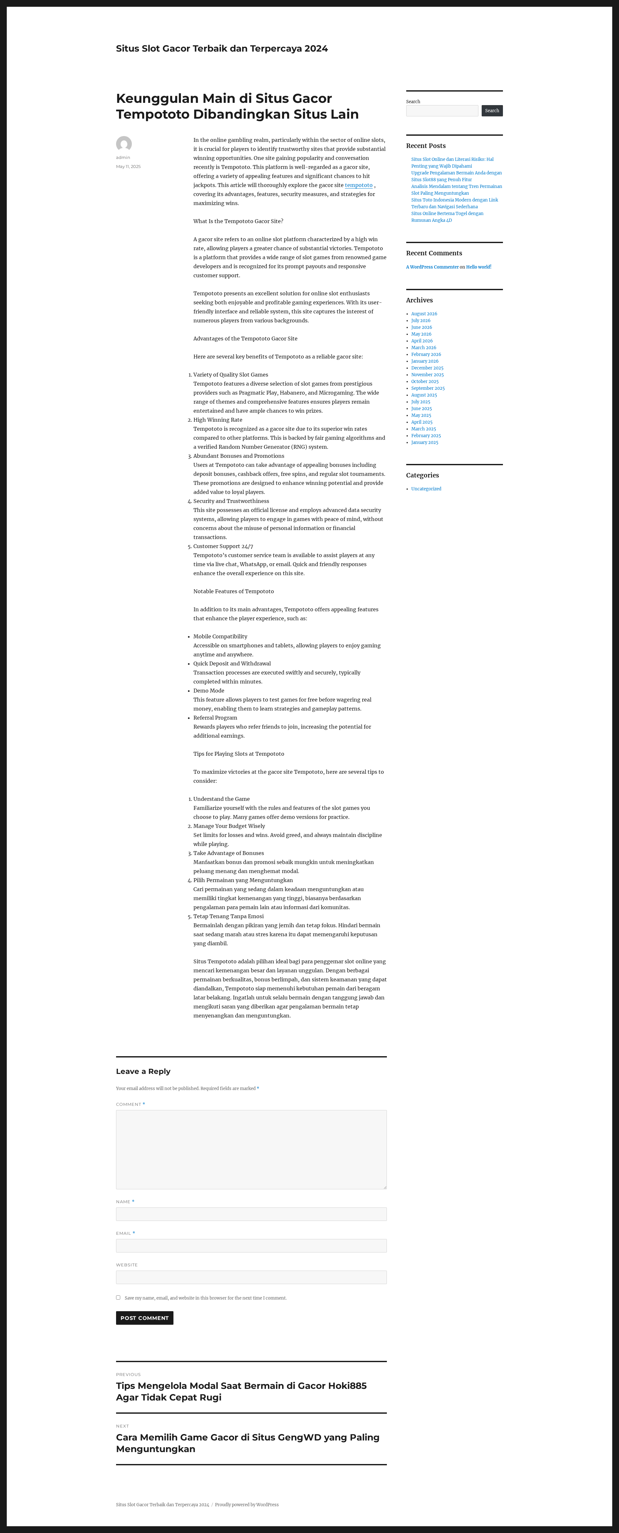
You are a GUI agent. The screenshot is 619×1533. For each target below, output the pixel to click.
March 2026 (424, 347)
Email (125, 1233)
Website (127, 1264)
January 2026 (425, 361)
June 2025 (421, 408)
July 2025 (420, 402)
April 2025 (422, 422)
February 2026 (426, 354)
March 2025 (423, 429)
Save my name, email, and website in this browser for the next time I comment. (206, 1298)
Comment (130, 1104)
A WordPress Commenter (432, 267)
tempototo (359, 185)
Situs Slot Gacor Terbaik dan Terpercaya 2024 (222, 48)
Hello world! (479, 267)
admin (123, 157)
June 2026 (421, 327)
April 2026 (422, 341)
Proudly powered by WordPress (247, 1505)
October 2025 (425, 381)
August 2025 (424, 395)
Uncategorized (426, 489)
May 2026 (421, 334)
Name (125, 1201)
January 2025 (424, 442)
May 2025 (421, 415)
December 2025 (427, 368)
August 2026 (424, 314)
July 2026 (421, 320)
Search (413, 101)
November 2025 (427, 375)
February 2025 (426, 435)
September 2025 (428, 388)
